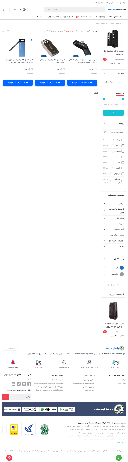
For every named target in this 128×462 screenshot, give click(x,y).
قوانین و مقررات (88, 380)
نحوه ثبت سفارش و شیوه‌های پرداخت (48, 383)
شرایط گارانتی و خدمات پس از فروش (49, 390)
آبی (117, 267)
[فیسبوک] (29, 384)
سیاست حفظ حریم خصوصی (83, 383)
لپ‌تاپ (121, 203)
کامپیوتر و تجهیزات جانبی (116, 211)
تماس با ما (100, 2)
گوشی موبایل (119, 229)
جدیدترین (69, 31)
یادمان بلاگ (120, 2)
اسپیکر (121, 224)
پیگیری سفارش (88, 387)
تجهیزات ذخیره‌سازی (107, 23)
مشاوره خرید (89, 390)
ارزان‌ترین (61, 31)
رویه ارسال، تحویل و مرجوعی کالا (50, 387)
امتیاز (76, 31)
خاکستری (115, 274)
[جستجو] (106, 82)
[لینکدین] (13, 384)
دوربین (121, 246)
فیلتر (113, 112)
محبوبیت (83, 31)
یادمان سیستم (121, 23)
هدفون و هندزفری (117, 235)
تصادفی (47, 31)
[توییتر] (19, 384)
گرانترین (54, 31)
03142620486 (106, 354)
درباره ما (109, 2)
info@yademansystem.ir (84, 354)
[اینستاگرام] (24, 384)
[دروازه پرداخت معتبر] (14, 429)
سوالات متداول (57, 380)
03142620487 (117, 354)
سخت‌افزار (120, 218)
